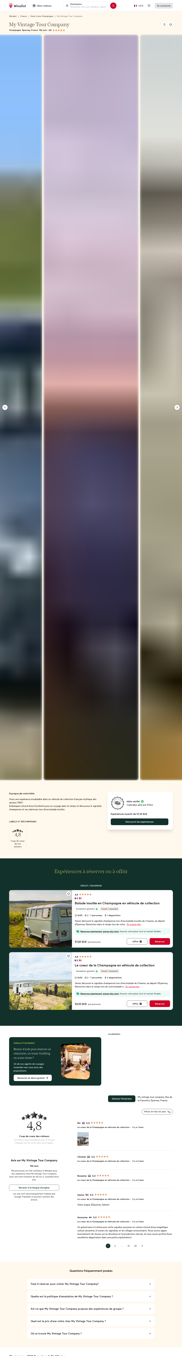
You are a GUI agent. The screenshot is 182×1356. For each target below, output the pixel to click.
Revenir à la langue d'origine (34, 1187)
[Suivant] (177, 407)
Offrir (135, 941)
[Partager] (164, 24)
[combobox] (89, 5)
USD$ (140, 5)
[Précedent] (5, 407)
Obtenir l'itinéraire (122, 1098)
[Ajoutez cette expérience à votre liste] (68, 893)
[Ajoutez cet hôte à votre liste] (170, 24)
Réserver (160, 941)
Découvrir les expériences (140, 821)
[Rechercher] (113, 6)
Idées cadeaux (44, 5)
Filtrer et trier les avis (155, 1111)
